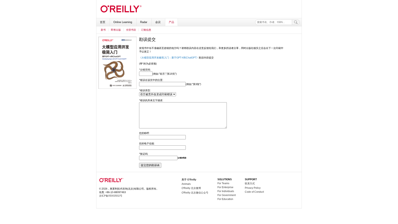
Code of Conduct (254, 191)
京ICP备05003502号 (110, 195)
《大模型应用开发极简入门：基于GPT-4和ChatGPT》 (169, 57)
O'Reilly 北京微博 (191, 188)
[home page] (111, 185)
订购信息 (146, 29)
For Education (225, 199)
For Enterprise (225, 187)
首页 (103, 22)
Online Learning (123, 22)
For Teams (223, 183)
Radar (144, 22)
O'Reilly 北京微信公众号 (195, 192)
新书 (103, 29)
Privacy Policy (253, 187)
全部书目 (131, 29)
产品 (171, 22)
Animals (186, 184)
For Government (226, 195)
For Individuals (225, 191)
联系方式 (250, 183)
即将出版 (116, 29)
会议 (158, 22)
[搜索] (296, 22)
